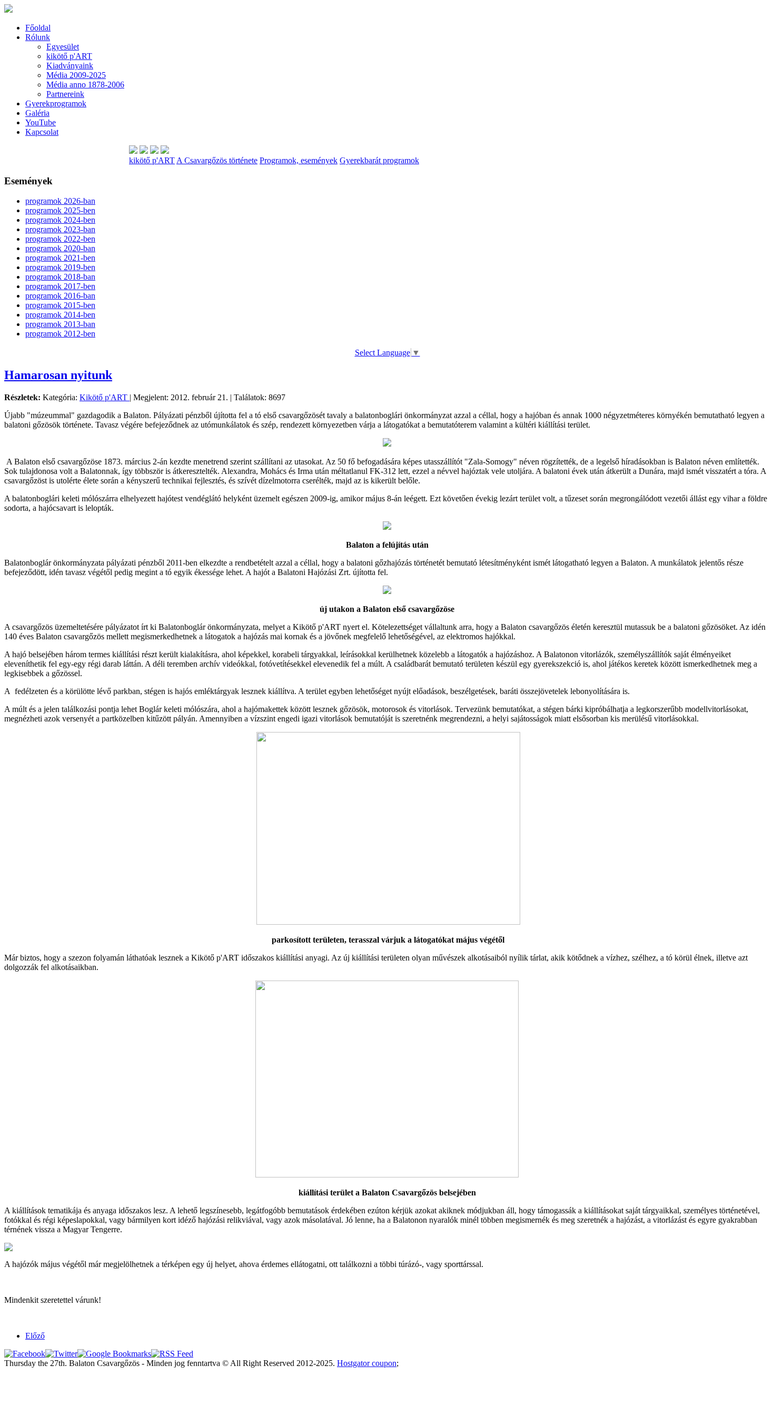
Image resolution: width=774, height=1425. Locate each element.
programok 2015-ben (60, 305)
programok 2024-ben (60, 219)
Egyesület (62, 46)
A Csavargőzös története (216, 160)
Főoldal (38, 27)
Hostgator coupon (366, 1363)
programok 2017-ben (60, 286)
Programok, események (299, 160)
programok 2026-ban (60, 200)
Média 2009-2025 (76, 75)
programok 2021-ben (60, 257)
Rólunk (37, 37)
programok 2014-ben (60, 314)
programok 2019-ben (60, 267)
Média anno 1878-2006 (85, 84)
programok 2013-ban (60, 324)
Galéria (37, 112)
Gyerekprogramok (55, 103)
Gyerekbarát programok (379, 160)
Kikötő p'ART (105, 397)
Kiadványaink (69, 65)
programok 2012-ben (60, 333)
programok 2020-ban (60, 248)
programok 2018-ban (60, 276)
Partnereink (65, 94)
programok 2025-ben (60, 210)
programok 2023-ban (60, 229)
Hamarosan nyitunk (58, 375)
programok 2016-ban (60, 295)
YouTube (40, 122)
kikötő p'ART (69, 56)
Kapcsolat (41, 131)
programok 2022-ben (60, 238)
